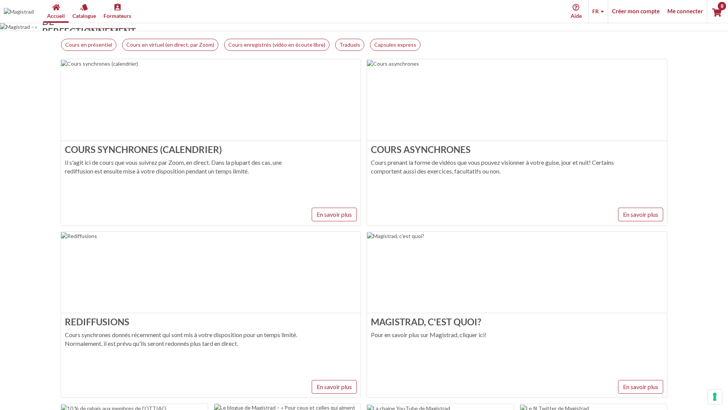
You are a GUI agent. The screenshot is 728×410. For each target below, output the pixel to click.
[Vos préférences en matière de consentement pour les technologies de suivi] (715, 397)
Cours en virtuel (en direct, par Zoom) (170, 44)
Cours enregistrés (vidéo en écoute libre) (276, 44)
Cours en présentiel (88, 44)
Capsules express (395, 44)
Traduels (349, 44)
